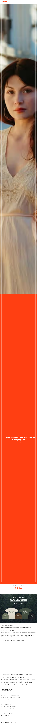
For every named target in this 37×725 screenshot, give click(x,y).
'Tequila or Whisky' (12, 676)
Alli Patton (19, 442)
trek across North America (17, 627)
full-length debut (22, 681)
